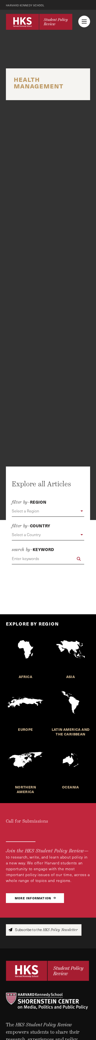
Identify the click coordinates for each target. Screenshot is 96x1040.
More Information (33, 898)
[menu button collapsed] (84, 21)
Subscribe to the (46, 929)
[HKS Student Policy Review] (39, 22)
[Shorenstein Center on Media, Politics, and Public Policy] (48, 1001)
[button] (48, 511)
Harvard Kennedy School (25, 5)
